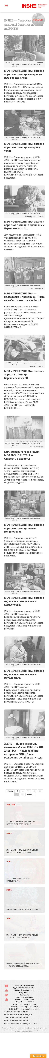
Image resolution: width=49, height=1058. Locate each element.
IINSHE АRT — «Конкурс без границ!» (24, 1009)
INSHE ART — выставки (24, 999)
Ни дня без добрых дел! (24, 990)
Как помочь (24, 995)
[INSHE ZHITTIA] (34, 5)
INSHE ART (40, 62)
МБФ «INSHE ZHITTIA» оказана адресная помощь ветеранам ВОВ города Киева (24, 74)
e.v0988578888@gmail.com (24, 1023)
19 (28, 791)
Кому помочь (24, 992)
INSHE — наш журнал (24, 997)
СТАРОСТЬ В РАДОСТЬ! (37, 288)
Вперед (30, 794)
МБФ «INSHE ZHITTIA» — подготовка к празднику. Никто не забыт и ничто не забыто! (24, 297)
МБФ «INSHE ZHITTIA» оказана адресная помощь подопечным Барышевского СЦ (24, 225)
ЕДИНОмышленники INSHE (24, 988)
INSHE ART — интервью (24, 1002)
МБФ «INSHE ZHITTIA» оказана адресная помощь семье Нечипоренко (24, 528)
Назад (10, 791)
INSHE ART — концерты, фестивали (24, 1006)
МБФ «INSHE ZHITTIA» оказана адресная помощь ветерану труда (24, 147)
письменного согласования (24, 1032)
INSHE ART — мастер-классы (24, 1004)
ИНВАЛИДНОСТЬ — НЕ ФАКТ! (34, 217)
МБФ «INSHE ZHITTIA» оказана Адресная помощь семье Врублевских (24, 674)
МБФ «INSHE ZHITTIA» (24, 985)
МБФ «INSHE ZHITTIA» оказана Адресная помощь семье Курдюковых (24, 601)
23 (22, 794)
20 (34, 791)
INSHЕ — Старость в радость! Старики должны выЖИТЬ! (25, 65)
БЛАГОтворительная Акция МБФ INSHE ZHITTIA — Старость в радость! (21, 455)
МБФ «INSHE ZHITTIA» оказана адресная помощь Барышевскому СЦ (24, 374)
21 (40, 791)
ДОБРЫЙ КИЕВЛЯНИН (37, 366)
